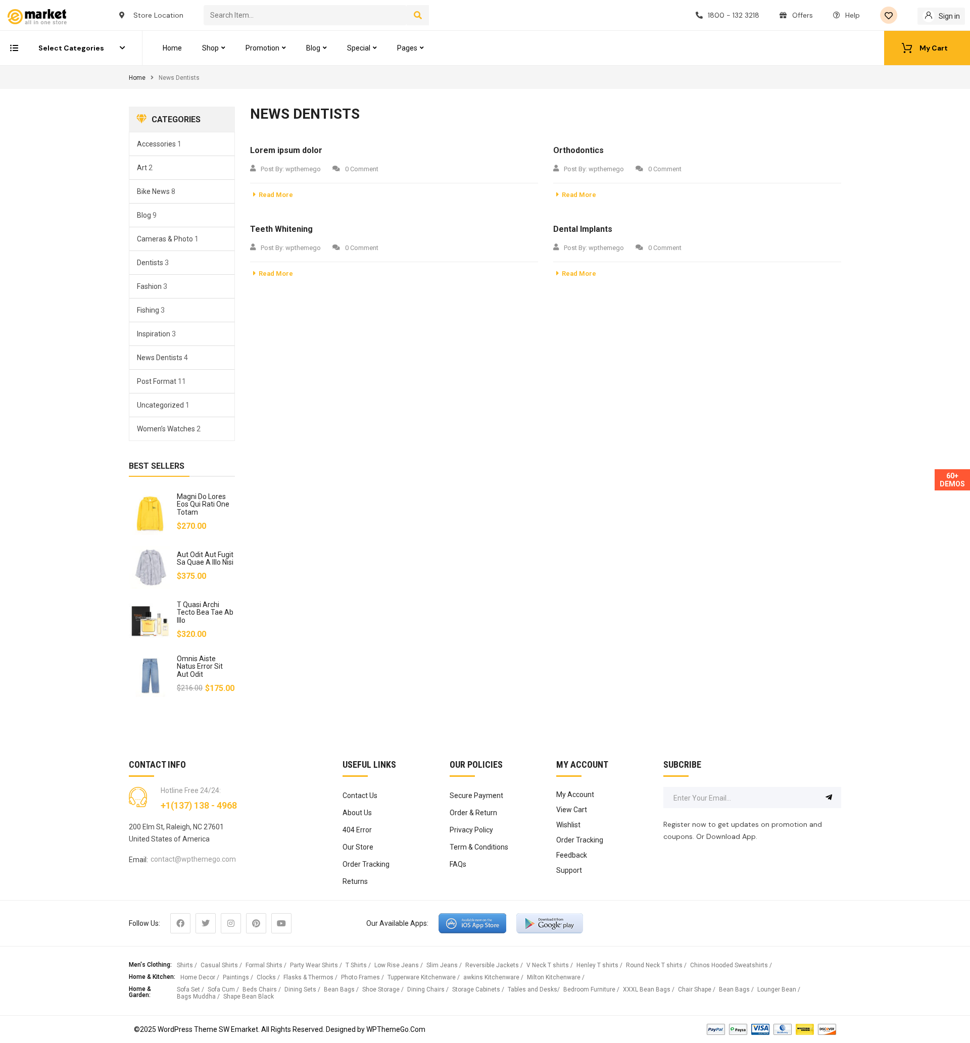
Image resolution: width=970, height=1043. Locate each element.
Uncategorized (160, 405)
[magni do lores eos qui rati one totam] (150, 513)
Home (137, 77)
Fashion (149, 286)
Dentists (150, 263)
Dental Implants (582, 229)
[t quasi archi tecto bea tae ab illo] (150, 621)
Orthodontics (578, 150)
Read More (276, 194)
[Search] (418, 15)
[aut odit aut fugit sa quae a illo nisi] (150, 567)
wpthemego (303, 169)
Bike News (153, 191)
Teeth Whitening (281, 229)
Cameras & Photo (165, 239)
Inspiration (153, 334)
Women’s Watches (166, 429)
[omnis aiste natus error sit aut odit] (150, 675)
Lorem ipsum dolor (286, 150)
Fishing (148, 310)
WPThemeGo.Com (395, 1029)
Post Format (156, 381)
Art (142, 168)
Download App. (731, 836)
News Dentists (159, 358)
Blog (144, 215)
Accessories (156, 144)
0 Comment (361, 169)
